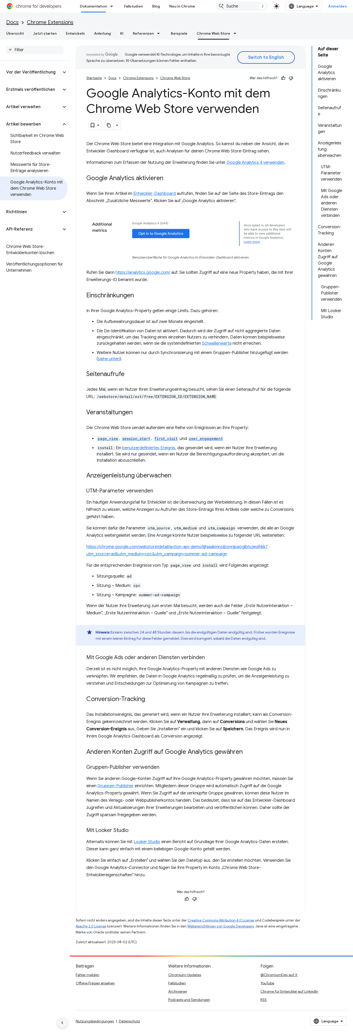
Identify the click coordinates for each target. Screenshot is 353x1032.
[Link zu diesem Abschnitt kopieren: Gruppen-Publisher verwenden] (164, 767)
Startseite (94, 78)
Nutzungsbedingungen (95, 1021)
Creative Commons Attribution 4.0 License (221, 920)
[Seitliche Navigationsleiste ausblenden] (62, 1023)
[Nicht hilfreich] (291, 78)
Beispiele (179, 33)
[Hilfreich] (283, 78)
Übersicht (15, 33)
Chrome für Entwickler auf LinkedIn (289, 991)
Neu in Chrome (182, 6)
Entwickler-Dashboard (154, 193)
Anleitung (102, 33)
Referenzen (143, 33)
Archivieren (177, 991)
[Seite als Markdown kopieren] (109, 125)
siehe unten (109, 359)
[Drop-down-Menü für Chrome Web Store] (236, 33)
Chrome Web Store (213, 33)
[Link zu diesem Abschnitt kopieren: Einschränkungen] (139, 296)
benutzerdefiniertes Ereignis (148, 448)
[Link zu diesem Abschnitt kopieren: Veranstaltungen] (138, 413)
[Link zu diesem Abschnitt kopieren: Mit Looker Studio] (133, 831)
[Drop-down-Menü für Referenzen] (160, 33)
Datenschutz (129, 1021)
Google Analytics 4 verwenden (255, 162)
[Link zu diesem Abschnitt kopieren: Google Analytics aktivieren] (168, 178)
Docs (12, 22)
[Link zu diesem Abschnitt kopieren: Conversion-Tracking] (150, 699)
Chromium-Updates (184, 974)
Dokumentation (93, 6)
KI (122, 33)
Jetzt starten (45, 33)
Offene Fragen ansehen (95, 983)
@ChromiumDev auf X (278, 974)
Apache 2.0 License (91, 926)
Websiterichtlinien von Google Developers (220, 926)
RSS (263, 999)
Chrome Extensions (50, 22)
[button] (30, 72)
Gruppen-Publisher (115, 785)
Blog (156, 6)
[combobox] (242, 6)
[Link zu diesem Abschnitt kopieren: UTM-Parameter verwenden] (158, 491)
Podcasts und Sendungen (189, 999)
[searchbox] (34, 50)
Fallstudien (133, 6)
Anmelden (337, 6)
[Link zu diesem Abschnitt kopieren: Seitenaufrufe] (130, 374)
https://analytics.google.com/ (143, 272)
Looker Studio (147, 841)
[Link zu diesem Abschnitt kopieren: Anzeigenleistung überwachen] (176, 476)
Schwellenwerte (217, 343)
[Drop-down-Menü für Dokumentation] (113, 6)
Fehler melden (87, 974)
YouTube (267, 983)
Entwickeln (75, 33)
